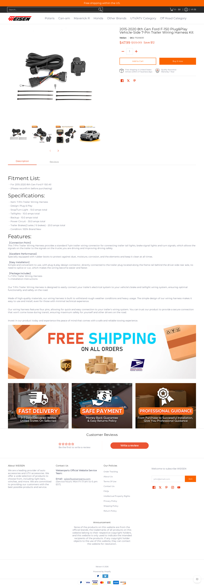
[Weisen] (20, 18)
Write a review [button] (129, 445)
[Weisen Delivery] (38, 405)
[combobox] (52, 9)
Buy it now (178, 61)
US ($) (193, 9)
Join (191, 479)
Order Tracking (111, 471)
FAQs (106, 491)
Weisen (99, 567)
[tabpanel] (102, 274)
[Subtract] (123, 51)
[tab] (22, 162)
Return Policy (110, 511)
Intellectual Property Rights (117, 496)
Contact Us (109, 486)
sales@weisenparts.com (77, 478)
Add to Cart (137, 61)
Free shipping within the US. (102, 3)
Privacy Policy (110, 501)
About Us (108, 476)
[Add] (136, 51)
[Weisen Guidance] (165, 405)
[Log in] (186, 9)
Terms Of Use (110, 481)
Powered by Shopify (102, 572)
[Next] (98, 73)
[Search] (100, 9)
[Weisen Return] (102, 405)
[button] (122, 80)
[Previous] (10, 73)
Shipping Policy (111, 506)
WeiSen (123, 38)
